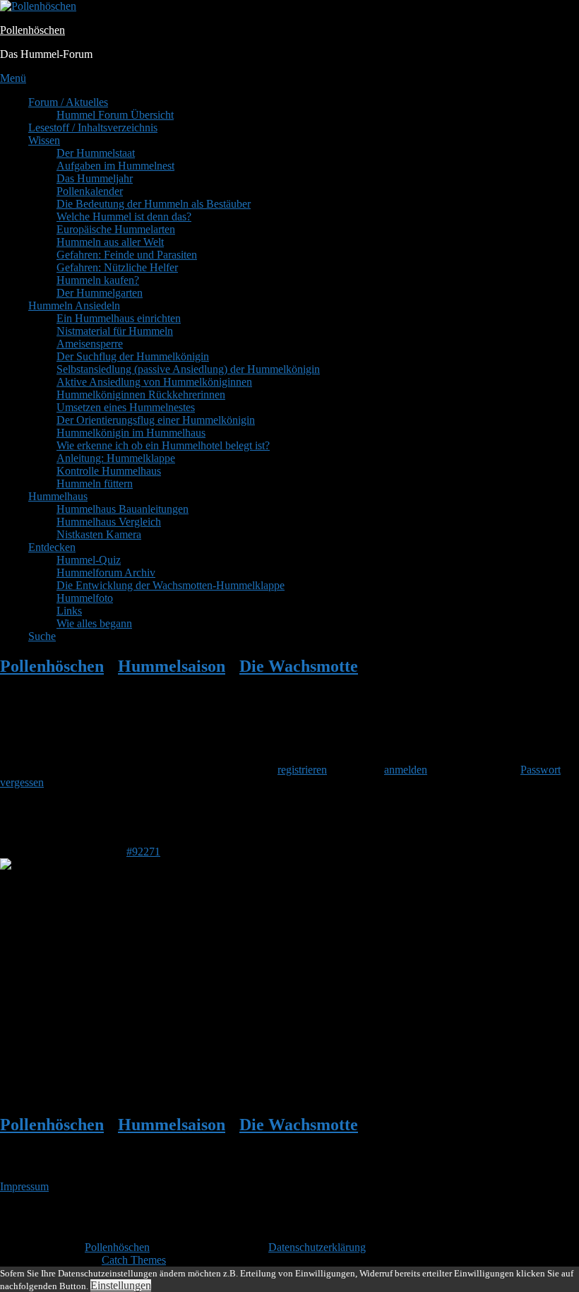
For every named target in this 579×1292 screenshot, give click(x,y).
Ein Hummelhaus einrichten (118, 318)
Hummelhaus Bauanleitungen (122, 509)
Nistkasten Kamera (98, 534)
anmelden (405, 770)
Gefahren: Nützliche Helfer (117, 267)
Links (69, 611)
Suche (42, 636)
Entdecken (52, 547)
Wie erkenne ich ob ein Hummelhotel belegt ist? (163, 445)
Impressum (24, 1186)
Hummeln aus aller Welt (110, 242)
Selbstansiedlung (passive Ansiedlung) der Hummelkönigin (188, 369)
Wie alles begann (94, 623)
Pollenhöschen (32, 30)
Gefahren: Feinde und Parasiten (126, 255)
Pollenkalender (89, 191)
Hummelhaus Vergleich (108, 522)
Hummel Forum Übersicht (115, 115)
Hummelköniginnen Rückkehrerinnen (140, 395)
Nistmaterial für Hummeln (114, 331)
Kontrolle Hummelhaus (108, 471)
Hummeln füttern (94, 484)
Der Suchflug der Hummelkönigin (132, 356)
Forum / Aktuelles (68, 102)
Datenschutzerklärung (317, 1247)
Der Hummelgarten (99, 293)
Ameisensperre (89, 344)
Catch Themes (134, 1260)
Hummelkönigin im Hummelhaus (130, 433)
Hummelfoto (84, 598)
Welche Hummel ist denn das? (123, 217)
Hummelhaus (58, 496)
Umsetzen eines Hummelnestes (125, 407)
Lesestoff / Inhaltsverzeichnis (92, 128)
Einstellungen (120, 1285)
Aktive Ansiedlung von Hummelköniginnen (154, 382)
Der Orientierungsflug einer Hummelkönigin (155, 420)
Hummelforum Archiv (105, 573)
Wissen (44, 140)
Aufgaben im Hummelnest (115, 166)
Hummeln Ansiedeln (74, 306)
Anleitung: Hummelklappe (115, 458)
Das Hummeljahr (94, 178)
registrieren (302, 770)
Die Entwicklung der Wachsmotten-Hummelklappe (170, 585)
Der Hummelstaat (95, 153)
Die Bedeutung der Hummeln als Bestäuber (153, 204)
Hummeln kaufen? (97, 280)
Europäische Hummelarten (115, 229)
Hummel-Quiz (88, 560)
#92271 (143, 852)
